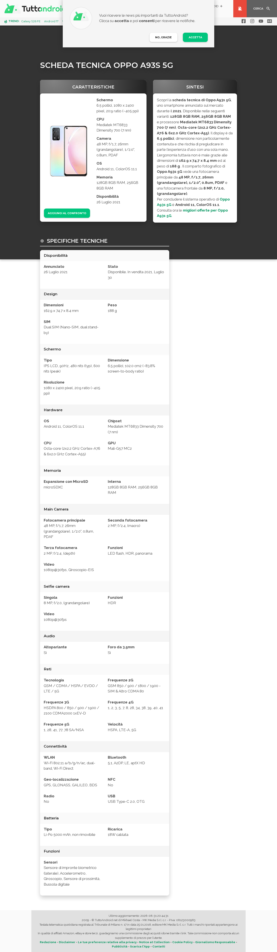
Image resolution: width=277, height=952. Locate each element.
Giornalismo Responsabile (215, 942)
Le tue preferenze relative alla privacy (107, 942)
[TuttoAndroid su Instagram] (251, 21)
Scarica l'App (140, 946)
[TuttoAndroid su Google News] (268, 21)
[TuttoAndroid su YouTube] (260, 21)
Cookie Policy (182, 942)
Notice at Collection (154, 942)
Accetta (195, 37)
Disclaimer (67, 942)
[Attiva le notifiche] (240, 8)
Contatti (158, 946)
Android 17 (51, 21)
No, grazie (163, 37)
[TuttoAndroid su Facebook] (242, 21)
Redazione (48, 942)
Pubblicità (119, 946)
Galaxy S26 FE (30, 21)
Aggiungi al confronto (67, 213)
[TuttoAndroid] (36, 8)
